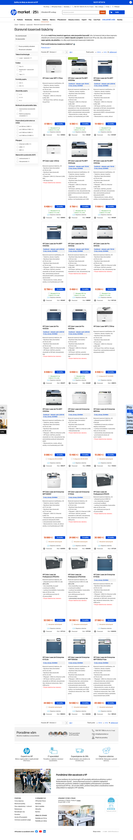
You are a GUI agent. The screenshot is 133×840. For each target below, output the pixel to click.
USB (22, 147)
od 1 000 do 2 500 (26, 129)
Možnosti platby (20, 804)
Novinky (119, 20)
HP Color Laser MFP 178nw (53, 78)
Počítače (20, 20)
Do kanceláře (20, 39)
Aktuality (38, 809)
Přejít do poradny (101, 738)
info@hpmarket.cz (101, 734)
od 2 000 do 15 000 (26, 135)
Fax (21, 66)
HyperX (84, 20)
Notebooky (28, 20)
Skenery (52, 20)
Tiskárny (45, 20)
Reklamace (18, 809)
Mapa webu (97, 831)
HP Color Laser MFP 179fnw (104, 326)
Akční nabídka (39, 806)
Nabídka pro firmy (41, 818)
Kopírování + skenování (26, 70)
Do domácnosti (21, 36)
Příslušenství (61, 20)
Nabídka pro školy (41, 821)
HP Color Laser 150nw (51, 161)
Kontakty (67, 6)
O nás (107, 6)
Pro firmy (46, 6)
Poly (90, 20)
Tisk (22, 74)
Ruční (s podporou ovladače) (24, 114)
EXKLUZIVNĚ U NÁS (108, 20)
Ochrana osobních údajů (23, 820)
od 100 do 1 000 (25, 126)
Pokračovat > (46, 48)
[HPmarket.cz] (24, 12)
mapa (79, 800)
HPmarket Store (56, 6)
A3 (21, 83)
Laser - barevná (25, 58)
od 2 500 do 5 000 (26, 132)
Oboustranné (24, 161)
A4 (21, 86)
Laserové (29, 24)
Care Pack (97, 20)
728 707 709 (99, 730)
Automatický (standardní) (27, 110)
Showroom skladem (25, 49)
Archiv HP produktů (21, 817)
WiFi (21, 150)
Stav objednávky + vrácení (23, 806)
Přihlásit (116, 6)
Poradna (17, 814)
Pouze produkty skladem (27, 46)
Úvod (16, 24)
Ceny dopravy (19, 801)
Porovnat (49, 135)
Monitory (37, 20)
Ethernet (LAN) (25, 144)
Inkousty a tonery (74, 20)
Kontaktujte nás (20, 812)
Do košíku (60, 124)
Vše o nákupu (99, 6)
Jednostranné (24, 158)
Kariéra (37, 812)
